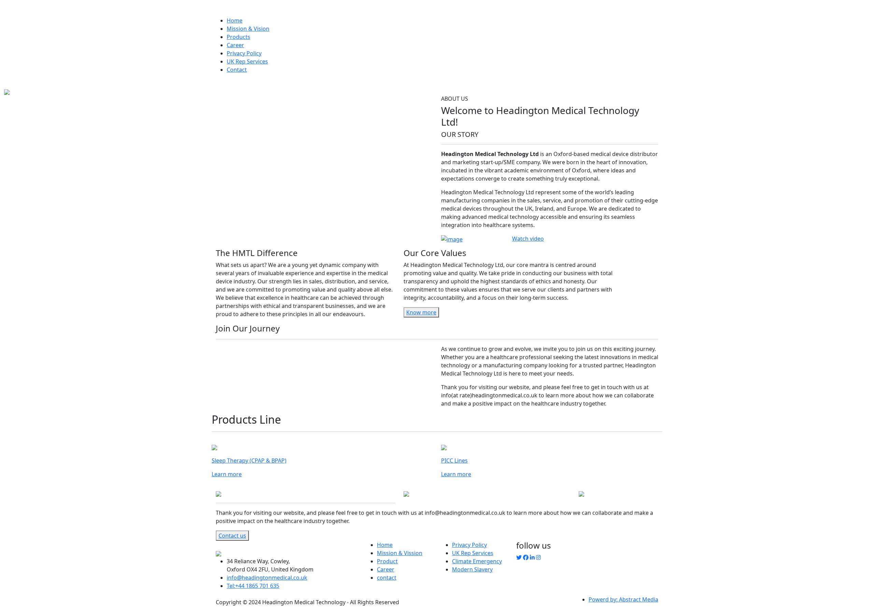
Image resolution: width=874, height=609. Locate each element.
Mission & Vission (399, 553)
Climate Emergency (477, 561)
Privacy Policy (244, 53)
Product (387, 561)
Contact (237, 69)
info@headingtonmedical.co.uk (267, 577)
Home (234, 20)
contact (386, 577)
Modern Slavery (472, 569)
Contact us (232, 535)
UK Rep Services (247, 61)
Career (235, 45)
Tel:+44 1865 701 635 (253, 586)
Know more (421, 312)
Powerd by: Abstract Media (623, 599)
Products (238, 37)
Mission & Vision (248, 28)
